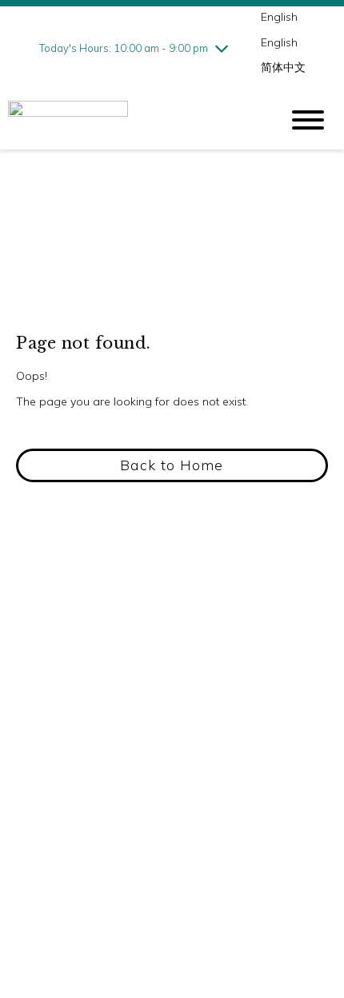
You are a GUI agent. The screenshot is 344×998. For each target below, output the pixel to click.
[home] (132, 120)
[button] (172, 465)
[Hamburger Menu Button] (308, 120)
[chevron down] (221, 48)
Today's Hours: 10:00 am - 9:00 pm (123, 48)
